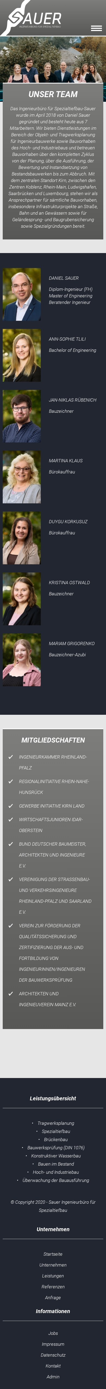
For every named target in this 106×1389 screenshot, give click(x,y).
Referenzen (53, 1286)
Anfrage (53, 1297)
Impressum (53, 1344)
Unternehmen (53, 1265)
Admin (53, 1376)
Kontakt (53, 1366)
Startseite (53, 1254)
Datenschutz (53, 1355)
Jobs (53, 1333)
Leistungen (53, 1276)
